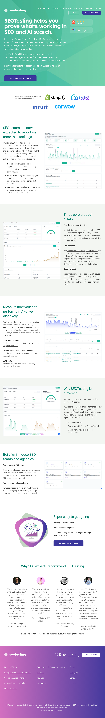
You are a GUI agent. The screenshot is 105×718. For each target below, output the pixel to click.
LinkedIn (40, 672)
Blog (98, 8)
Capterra (73, 634)
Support (73, 683)
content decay (30, 166)
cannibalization (13, 169)
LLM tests (68, 253)
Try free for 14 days (68, 543)
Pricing (89, 8)
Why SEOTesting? (60, 8)
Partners (78, 8)
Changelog (74, 672)
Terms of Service (56, 710)
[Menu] (48, 8)
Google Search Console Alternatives (51, 667)
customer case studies (39, 634)
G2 (65, 634)
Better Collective (88, 629)
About (72, 667)
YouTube (40, 678)
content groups (94, 274)
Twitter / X (41, 683)
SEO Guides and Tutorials (14, 683)
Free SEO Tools (10, 688)
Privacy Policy (45, 710)
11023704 (74, 705)
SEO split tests (92, 251)
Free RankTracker (11, 667)
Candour (64, 626)
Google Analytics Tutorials (15, 678)
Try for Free (91, 12)
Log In (74, 12)
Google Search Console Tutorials (17, 672)
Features (42, 8)
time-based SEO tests (76, 251)
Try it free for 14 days (20, 78)
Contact (73, 678)
